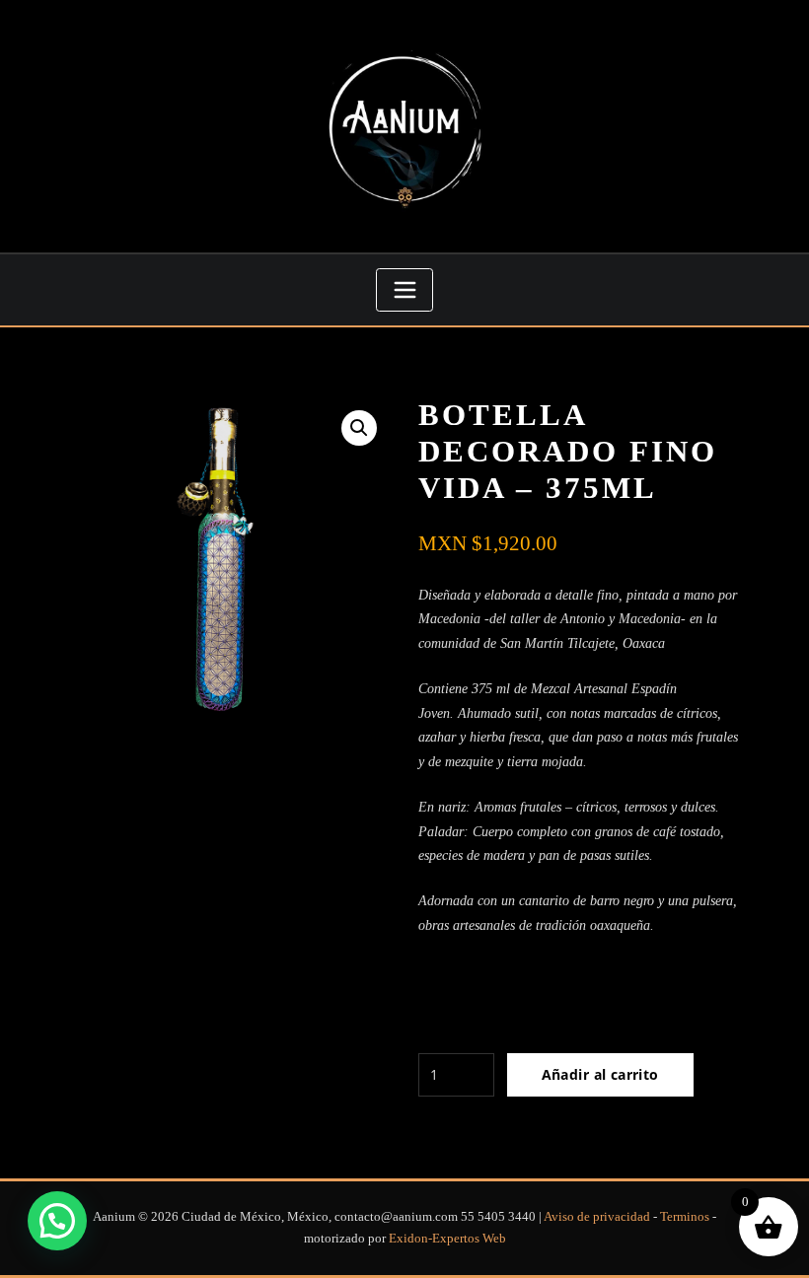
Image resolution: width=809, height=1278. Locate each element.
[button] (359, 428)
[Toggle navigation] (404, 290)
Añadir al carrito (600, 1074)
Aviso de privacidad (598, 1216)
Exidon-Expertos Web (447, 1238)
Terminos (686, 1216)
